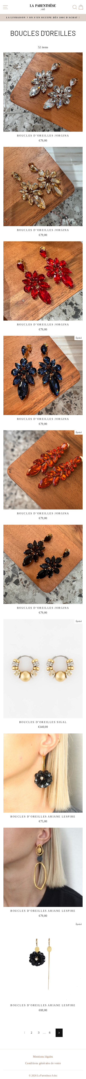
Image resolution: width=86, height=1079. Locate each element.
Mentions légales (43, 1056)
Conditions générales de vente (43, 1063)
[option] (43, 17)
